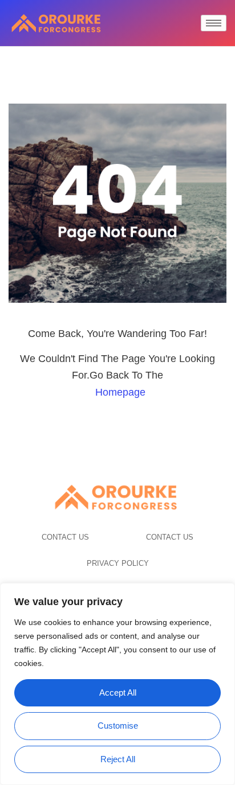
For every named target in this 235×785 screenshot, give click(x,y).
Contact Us (65, 537)
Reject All (117, 759)
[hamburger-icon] (213, 23)
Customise (118, 725)
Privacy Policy (118, 563)
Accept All (117, 692)
